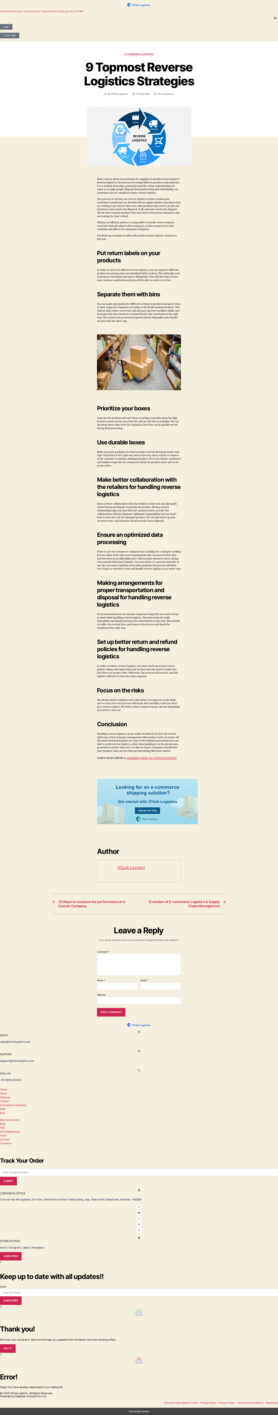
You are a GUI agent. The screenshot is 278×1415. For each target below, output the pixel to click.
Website (101, 994)
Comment (103, 952)
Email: (3, 1286)
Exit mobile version (139, 1411)
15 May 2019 (143, 93)
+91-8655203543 (10, 1079)
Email (144, 980)
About (9, 11)
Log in (67, 11)
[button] (18, 11)
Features (46, 11)
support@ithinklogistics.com (17, 1060)
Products (17, 11)
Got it (7, 1348)
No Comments (166, 93)
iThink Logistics (119, 93)
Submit (8, 1181)
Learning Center (32, 11)
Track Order (57, 11)
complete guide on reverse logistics (151, 758)
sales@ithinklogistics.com (15, 1041)
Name (101, 980)
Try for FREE (77, 11)
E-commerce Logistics (139, 54)
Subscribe (10, 1256)
